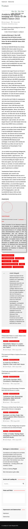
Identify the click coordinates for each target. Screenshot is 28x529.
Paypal (15, 468)
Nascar (16, 261)
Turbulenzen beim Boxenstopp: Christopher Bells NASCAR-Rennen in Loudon (13, 398)
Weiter (21, 331)
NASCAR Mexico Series (15, 431)
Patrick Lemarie (7, 267)
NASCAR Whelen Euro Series (10, 264)
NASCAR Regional (14, 412)
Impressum (4, 1)
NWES (22, 264)
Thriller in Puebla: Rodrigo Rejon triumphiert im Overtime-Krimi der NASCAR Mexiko (13, 435)
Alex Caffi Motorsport (8, 258)
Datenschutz (11, 1)
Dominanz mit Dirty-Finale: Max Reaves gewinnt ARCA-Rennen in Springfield (13, 416)
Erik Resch (7, 383)
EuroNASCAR (20, 258)
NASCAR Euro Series (12, 24)
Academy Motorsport (8, 255)
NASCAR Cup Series (14, 341)
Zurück (6, 331)
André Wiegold (6, 22)
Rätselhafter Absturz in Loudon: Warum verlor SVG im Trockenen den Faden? (13, 345)
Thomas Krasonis (19, 267)
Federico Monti (7, 261)
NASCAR (5, 24)
